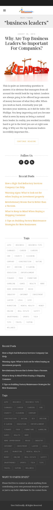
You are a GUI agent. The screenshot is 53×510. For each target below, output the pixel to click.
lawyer (10, 300)
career (23, 250)
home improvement (15, 289)
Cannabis (11, 250)
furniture (32, 278)
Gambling (11, 283)
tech (36, 317)
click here (24, 490)
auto (9, 245)
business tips (35, 245)
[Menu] (4, 10)
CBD (8, 256)
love (30, 300)
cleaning (30, 256)
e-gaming (30, 267)
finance (10, 278)
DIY (8, 267)
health (33, 283)
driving (18, 267)
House (30, 289)
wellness (11, 327)
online (10, 311)
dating (39, 261)
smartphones (12, 317)
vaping (29, 322)
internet (24, 294)
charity (18, 256)
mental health (27, 305)
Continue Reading (26, 141)
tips (9, 322)
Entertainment (27, 272)
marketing (11, 305)
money (41, 305)
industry (11, 294)
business (20, 245)
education (11, 272)
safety (37, 311)
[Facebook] (21, 162)
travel (19, 322)
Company (10, 261)
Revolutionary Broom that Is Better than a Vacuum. (25, 370)
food (21, 278)
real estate (23, 311)
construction (25, 261)
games (22, 283)
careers (34, 250)
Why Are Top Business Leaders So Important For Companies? (26, 43)
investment (38, 294)
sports (26, 317)
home (42, 283)
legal (20, 300)
